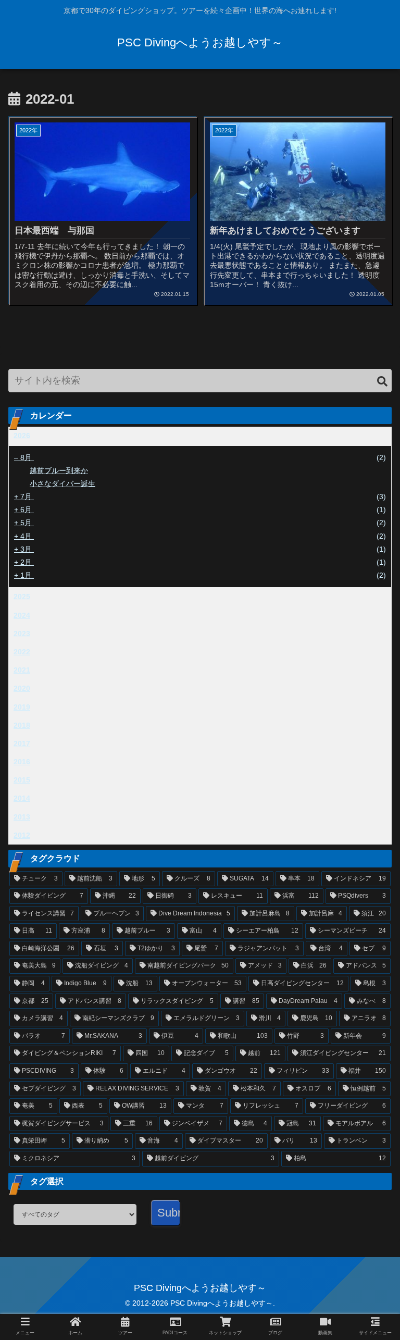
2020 (22, 688)
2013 (22, 817)
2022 (22, 652)
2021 (22, 670)
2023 (22, 633)
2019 (22, 707)
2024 (22, 615)
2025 (22, 596)
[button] (382, 381)
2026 (22, 435)
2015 (22, 780)
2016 (22, 762)
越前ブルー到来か (59, 470)
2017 (22, 743)
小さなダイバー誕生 (62, 483)
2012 (22, 835)
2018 (22, 725)
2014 (22, 798)
